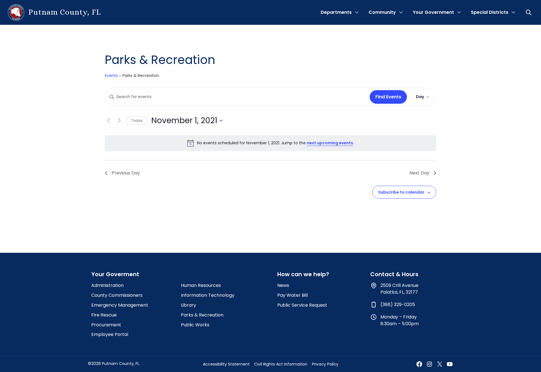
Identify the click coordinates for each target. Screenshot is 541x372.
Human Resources (201, 285)
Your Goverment (115, 274)
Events (111, 75)
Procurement (106, 325)
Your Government (433, 12)
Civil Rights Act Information (280, 364)
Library (188, 305)
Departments (336, 12)
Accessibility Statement (226, 364)
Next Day (419, 173)
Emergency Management (119, 305)
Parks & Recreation (202, 315)
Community (382, 12)
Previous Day (126, 173)
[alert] (270, 143)
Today (137, 120)
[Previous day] (108, 120)
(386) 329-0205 (397, 304)
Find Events (388, 97)
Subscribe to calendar (401, 192)
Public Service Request (302, 305)
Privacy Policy (325, 364)
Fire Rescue (104, 315)
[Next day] (119, 120)
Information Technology (207, 295)
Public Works (195, 325)
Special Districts (489, 12)
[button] (529, 12)
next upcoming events (330, 143)
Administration (107, 285)
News (283, 285)
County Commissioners (117, 295)
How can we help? (303, 274)
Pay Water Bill (292, 295)
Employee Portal (109, 334)
